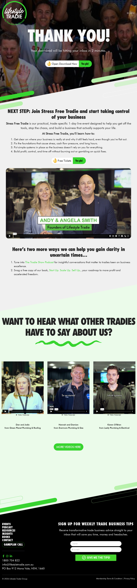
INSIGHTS (7, 533)
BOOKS (6, 537)
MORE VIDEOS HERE (68, 447)
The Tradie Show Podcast (39, 262)
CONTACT (7, 540)
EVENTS (6, 524)
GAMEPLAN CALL (13, 544)
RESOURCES (8, 530)
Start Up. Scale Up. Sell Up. (65, 270)
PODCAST (7, 527)
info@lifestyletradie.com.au (18, 564)
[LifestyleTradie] (14, 12)
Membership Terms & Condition (109, 578)
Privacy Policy (129, 578)
